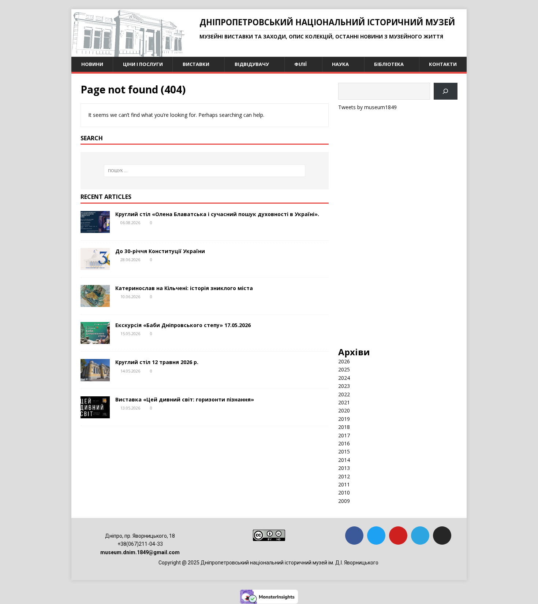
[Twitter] (376, 535)
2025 (344, 369)
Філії (300, 64)
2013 (344, 467)
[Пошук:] (204, 170)
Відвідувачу (252, 64)
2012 (344, 476)
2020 (344, 410)
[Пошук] (445, 91)
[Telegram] (420, 535)
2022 (344, 394)
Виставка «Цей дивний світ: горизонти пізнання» (184, 399)
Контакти (443, 64)
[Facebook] (354, 535)
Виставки (196, 64)
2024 (344, 377)
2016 (344, 443)
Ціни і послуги (143, 64)
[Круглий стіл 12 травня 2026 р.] (95, 376)
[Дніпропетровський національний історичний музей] (128, 52)
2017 (344, 435)
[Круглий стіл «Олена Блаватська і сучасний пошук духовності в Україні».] (95, 228)
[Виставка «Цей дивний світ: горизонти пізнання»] (95, 413)
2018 (344, 426)
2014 (344, 459)
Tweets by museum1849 (367, 107)
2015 (344, 451)
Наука (340, 64)
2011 (344, 484)
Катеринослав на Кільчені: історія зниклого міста (184, 288)
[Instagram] (442, 535)
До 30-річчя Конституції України (160, 251)
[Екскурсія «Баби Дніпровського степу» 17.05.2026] (95, 339)
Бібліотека (389, 64)
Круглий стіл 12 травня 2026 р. (156, 362)
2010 (344, 492)
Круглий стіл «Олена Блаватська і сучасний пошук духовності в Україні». (217, 214)
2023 (344, 385)
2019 (344, 418)
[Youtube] (398, 535)
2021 (344, 402)
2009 (344, 500)
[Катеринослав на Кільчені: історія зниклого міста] (95, 302)
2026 (344, 361)
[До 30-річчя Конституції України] (95, 265)
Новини (92, 64)
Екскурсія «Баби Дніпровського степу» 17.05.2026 (183, 325)
